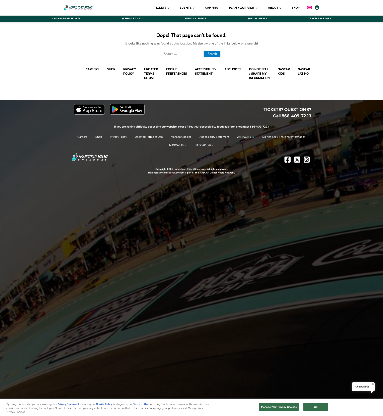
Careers (82, 137)
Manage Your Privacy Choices (279, 406)
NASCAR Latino (204, 145)
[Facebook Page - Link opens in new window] (287, 161)
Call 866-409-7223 (292, 115)
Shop (98, 137)
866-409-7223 (259, 126)
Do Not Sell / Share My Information (284, 137)
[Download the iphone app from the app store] (89, 113)
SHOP (295, 7)
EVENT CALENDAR (195, 18)
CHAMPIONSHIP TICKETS (66, 18)
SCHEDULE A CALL (132, 18)
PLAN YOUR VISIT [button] (242, 8)
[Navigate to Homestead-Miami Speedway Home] (78, 8)
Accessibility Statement (214, 137)
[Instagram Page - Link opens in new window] (306, 161)
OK (316, 406)
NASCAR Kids (178, 145)
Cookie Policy (104, 404)
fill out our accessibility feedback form (211, 126)
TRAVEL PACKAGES (319, 18)
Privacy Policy (118, 137)
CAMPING (211, 7)
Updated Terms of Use (149, 137)
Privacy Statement (68, 404)
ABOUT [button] (273, 8)
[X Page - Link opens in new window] (297, 161)
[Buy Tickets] (309, 7)
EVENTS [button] (186, 8)
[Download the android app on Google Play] (127, 113)
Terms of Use (140, 404)
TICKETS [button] (160, 8)
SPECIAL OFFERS (257, 18)
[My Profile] (317, 7)
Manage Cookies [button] (181, 137)
